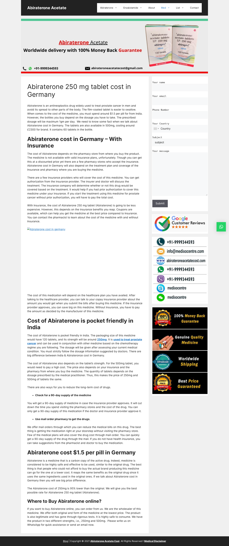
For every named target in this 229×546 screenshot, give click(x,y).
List (178, 7)
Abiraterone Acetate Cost (104, 541)
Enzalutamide (130, 7)
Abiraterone (106, 7)
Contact (194, 7)
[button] (221, 226)
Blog (65, 541)
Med (163, 7)
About (151, 7)
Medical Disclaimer (155, 541)
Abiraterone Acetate (46, 7)
